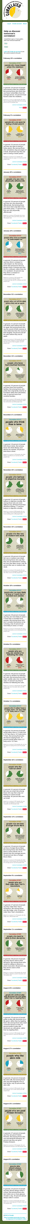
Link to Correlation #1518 (19, 284)
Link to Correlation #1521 (19, 105)
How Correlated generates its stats (14, 1217)
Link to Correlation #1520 (19, 161)
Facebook (14, 164)
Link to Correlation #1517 (19, 345)
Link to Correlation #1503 (19, 1149)
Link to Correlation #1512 (19, 634)
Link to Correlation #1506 (19, 977)
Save (25, 107)
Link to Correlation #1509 (19, 806)
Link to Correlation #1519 (19, 220)
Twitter (20, 164)
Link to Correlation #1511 (19, 690)
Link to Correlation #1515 (19, 459)
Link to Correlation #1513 (19, 575)
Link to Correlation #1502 (19, 1206)
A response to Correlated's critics (16, 1219)
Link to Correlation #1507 (19, 919)
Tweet (20, 107)
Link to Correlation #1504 (19, 1093)
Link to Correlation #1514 (19, 516)
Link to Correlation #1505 (19, 1038)
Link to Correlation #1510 (19, 749)
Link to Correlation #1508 (19, 865)
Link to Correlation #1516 (19, 404)
